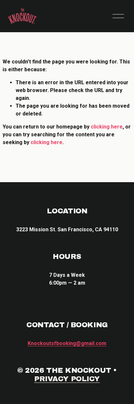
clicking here (107, 127)
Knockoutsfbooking (67, 343)
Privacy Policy (67, 379)
